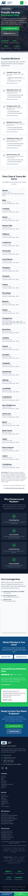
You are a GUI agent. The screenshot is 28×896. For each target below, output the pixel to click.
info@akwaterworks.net (9, 757)
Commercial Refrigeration (8, 860)
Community (4, 781)
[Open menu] (25, 2)
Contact (3, 787)
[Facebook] (2, 768)
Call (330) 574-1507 (11, 28)
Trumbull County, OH (6, 831)
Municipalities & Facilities (7, 823)
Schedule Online (14, 731)
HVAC (2, 804)
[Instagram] (6, 768)
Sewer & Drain (5, 796)
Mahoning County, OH (7, 832)
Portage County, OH (6, 834)
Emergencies (4, 801)
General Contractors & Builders (9, 818)
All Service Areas (5, 839)
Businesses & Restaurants (7, 817)
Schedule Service (8, 33)
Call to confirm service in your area (14, 488)
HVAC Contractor (20, 859)
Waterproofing (5, 803)
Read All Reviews (5, 684)
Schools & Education (6, 822)
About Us (3, 776)
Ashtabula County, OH (7, 836)
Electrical (3, 798)
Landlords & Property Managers (9, 815)
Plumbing (3, 795)
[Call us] (21, 2)
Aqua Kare (4, 786)
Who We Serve (5, 811)
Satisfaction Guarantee (7, 784)
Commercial (4, 800)
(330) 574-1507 (7, 755)
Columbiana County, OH (7, 837)
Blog (2, 779)
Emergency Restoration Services (14, 862)
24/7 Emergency (5, 806)
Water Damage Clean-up (20, 860)
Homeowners (4, 813)
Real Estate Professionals (7, 820)
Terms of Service (15, 889)
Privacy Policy (7, 889)
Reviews (3, 777)
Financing (3, 782)
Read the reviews (7, 700)
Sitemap (22, 889)
